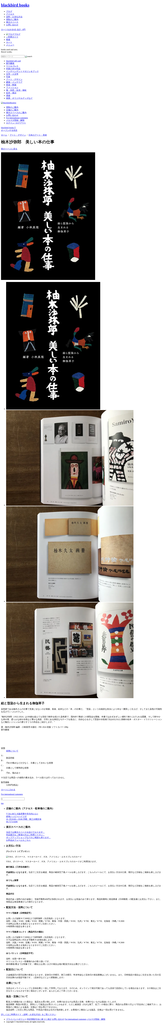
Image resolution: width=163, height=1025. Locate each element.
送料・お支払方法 (14, 17)
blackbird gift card (13, 61)
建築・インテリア (14, 82)
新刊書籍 (10, 63)
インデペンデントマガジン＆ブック (22, 71)
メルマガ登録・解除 (15, 120)
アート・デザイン (14, 79)
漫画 (8, 95)
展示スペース (12, 22)
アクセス (10, 14)
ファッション (12, 87)
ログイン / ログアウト (16, 123)
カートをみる (13, 29)
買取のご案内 (12, 19)
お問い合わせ (12, 25)
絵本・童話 (11, 93)
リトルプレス (12, 66)
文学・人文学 (12, 74)
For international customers (17, 118)
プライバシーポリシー (16, 1019)
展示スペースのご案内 (16, 113)
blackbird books (15, 5)
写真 (8, 77)
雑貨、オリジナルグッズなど (19, 98)
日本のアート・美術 (38, 135)
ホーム (4, 135)
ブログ (9, 11)
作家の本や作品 (13, 69)
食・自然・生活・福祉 (16, 90)
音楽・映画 (11, 85)
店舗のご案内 (12, 110)
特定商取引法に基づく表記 (39, 1019)
